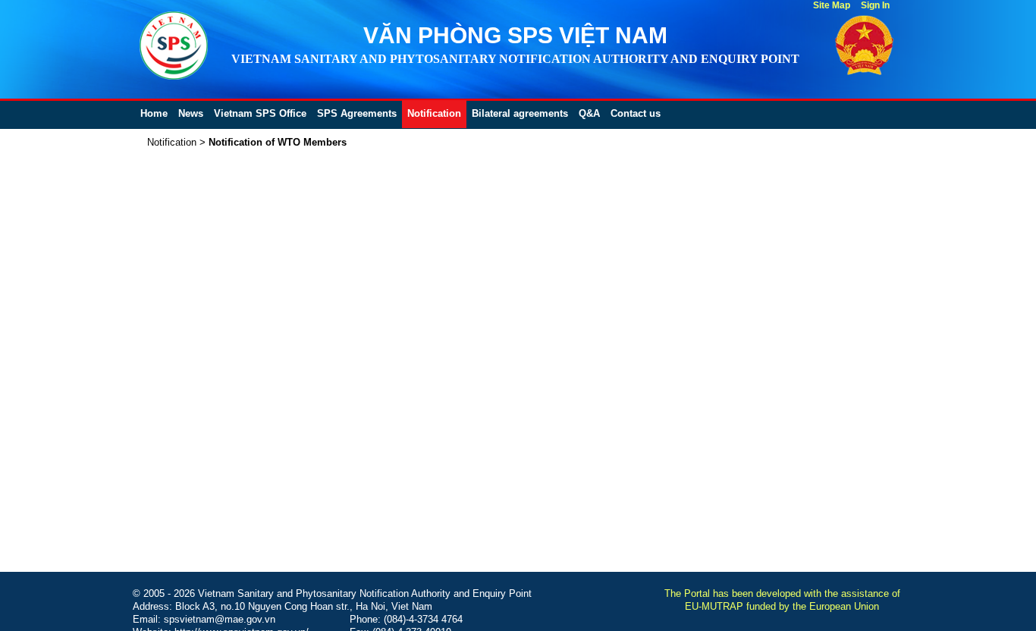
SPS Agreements (357, 113)
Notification (434, 113)
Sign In (875, 5)
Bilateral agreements (520, 113)
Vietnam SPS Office (260, 113)
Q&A (589, 113)
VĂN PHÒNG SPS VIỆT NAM (515, 35)
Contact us (636, 113)
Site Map (831, 5)
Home (154, 113)
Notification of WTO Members (278, 142)
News (190, 113)
